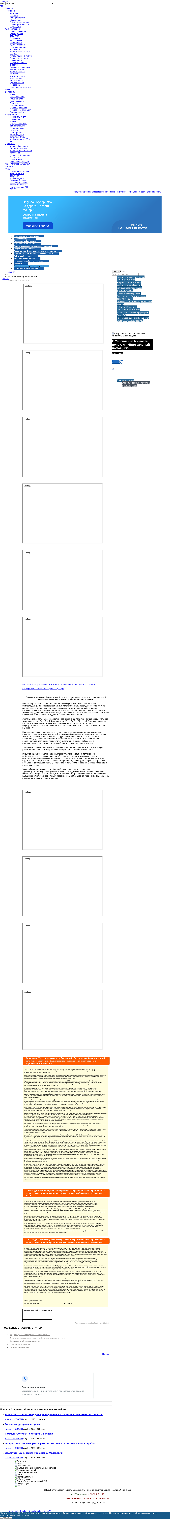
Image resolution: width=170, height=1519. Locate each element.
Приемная (10, 144)
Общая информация (19, 22)
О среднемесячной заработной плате (19, 183)
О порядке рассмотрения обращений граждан (19, 159)
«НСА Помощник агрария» (19, 1347)
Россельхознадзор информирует (28, 266)
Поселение (10, 11)
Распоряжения (17, 101)
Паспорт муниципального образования (17, 17)
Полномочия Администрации (17, 43)
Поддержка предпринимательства (20, 86)
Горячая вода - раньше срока (22, 1424)
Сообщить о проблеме (37, 226)
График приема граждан (17, 129)
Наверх (105, 1354)
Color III (25, 1511)
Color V (40, 1511)
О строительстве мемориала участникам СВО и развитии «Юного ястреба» (50, 1443)
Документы (10, 92)
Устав (12, 94)
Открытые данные (125, 380)
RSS (1, 6)
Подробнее (117, 353)
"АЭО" (8, 169)
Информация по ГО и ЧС (25, 244)
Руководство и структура (16, 35)
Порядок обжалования (20, 110)
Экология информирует (24, 258)
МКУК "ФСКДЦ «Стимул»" (17, 164)
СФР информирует (22, 239)
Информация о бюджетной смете (18, 179)
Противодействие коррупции (18, 48)
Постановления (17, 97)
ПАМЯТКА (18, 263)
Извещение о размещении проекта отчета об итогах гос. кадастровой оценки (37, 1338)
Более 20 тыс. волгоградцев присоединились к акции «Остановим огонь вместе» (54, 1414)
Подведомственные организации (19, 59)
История (14, 13)
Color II (18, 1511)
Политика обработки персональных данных (33, 253)
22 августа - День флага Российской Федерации (34, 1453)
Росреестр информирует (25, 241)
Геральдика (15, 27)
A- (8, 279)
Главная (9, 8)
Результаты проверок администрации (20, 68)
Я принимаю (6, 1518)
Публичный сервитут (23, 256)
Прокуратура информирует (26, 268)
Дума (7, 89)
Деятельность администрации (17, 81)
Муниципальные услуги (21, 56)
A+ (3, 279)
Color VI (47, 1511)
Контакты (9, 166)
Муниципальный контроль (17, 72)
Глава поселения (18, 31)
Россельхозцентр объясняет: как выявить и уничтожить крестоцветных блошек (58, 684)
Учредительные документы (17, 175)
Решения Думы (17, 99)
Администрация (12, 29)
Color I (11, 1511)
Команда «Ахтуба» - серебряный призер (29, 1433)
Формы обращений (19, 146)
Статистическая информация (17, 77)
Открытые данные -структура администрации (136, 384)
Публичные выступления (16, 39)
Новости (4, 1)
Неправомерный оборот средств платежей (25, 1341)
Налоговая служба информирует (28, 261)
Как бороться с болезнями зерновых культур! (43, 689)
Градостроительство (19, 24)
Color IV (32, 1511)
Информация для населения (18, 118)
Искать (116, 271)
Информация (11, 114)
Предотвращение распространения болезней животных (91, 192)
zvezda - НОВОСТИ (14, 1419)
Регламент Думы (18, 112)
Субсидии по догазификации (20, 1344)
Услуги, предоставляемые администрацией (18, 123)
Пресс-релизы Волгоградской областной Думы (17, 134)
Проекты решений (18, 108)
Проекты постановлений (17, 104)
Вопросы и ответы (18, 148)
